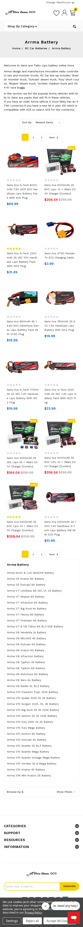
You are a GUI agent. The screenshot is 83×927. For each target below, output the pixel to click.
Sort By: (27, 122)
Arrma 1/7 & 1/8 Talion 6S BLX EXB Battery (35, 626)
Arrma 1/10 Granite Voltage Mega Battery (33, 757)
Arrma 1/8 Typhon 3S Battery (26, 662)
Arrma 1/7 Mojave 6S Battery (25, 596)
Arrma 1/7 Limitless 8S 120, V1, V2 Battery (34, 590)
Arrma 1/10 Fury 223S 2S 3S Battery (30, 721)
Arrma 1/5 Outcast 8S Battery (26, 584)
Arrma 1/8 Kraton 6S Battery (25, 650)
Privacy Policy (33, 912)
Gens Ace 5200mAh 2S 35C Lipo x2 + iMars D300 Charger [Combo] (22, 462)
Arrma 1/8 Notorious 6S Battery (27, 674)
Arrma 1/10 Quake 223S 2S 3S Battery (31, 697)
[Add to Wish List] (56, 12)
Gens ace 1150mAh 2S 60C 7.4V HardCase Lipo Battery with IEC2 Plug (59, 325)
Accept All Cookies (60, 921)
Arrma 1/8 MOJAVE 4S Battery (26, 638)
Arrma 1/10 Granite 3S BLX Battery (29, 745)
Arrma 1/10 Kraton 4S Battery (26, 769)
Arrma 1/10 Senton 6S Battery (26, 733)
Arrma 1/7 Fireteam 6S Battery (27, 620)
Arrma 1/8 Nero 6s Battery (24, 680)
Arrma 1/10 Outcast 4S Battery (26, 739)
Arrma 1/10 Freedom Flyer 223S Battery (32, 692)
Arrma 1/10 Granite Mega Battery (28, 751)
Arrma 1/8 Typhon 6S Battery (26, 668)
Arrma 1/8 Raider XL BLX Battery (28, 686)
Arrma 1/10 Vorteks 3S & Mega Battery (31, 763)
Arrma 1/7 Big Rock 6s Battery (26, 608)
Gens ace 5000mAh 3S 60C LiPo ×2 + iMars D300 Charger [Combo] (59, 462)
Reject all (32, 921)
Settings (12, 921)
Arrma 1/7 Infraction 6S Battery (27, 602)
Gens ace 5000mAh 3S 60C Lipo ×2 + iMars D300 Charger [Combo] (59, 189)
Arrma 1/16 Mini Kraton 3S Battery (29, 775)
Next (52, 137)
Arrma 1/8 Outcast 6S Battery (26, 644)
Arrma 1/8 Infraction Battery (25, 656)
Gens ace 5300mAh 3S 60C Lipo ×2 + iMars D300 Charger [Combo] (22, 526)
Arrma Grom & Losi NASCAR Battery (30, 572)
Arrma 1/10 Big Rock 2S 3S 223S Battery (33, 709)
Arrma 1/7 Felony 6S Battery (25, 614)
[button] (41, 792)
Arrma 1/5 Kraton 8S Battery (25, 578)
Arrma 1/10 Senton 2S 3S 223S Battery (32, 715)
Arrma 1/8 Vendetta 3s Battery (26, 632)
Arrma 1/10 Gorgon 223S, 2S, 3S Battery (33, 703)
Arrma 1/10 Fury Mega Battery (26, 727)
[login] (64, 12)
